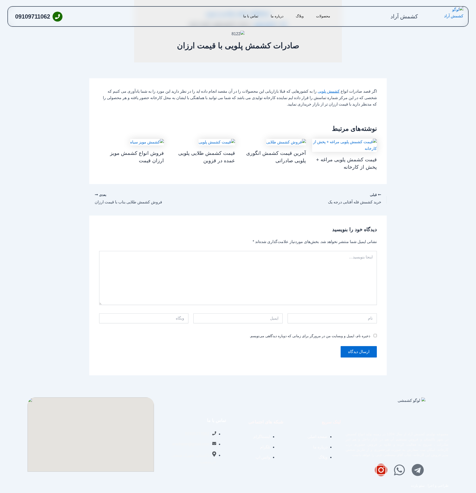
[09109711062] (57, 17)
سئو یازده (418, 486)
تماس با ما (250, 16)
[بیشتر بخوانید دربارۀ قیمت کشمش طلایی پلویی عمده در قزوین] (217, 142)
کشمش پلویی (329, 91)
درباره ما (277, 16)
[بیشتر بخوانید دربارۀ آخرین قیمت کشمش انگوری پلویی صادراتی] (286, 142)
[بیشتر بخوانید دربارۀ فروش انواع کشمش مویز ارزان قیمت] (147, 142)
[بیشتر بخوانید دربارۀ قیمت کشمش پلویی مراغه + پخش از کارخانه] (344, 145)
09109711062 (32, 16)
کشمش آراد (404, 16)
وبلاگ (300, 16)
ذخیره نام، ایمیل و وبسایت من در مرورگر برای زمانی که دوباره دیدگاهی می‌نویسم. (309, 336)
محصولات (323, 16)
